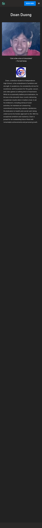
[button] (39, 3)
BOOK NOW (30, 3)
